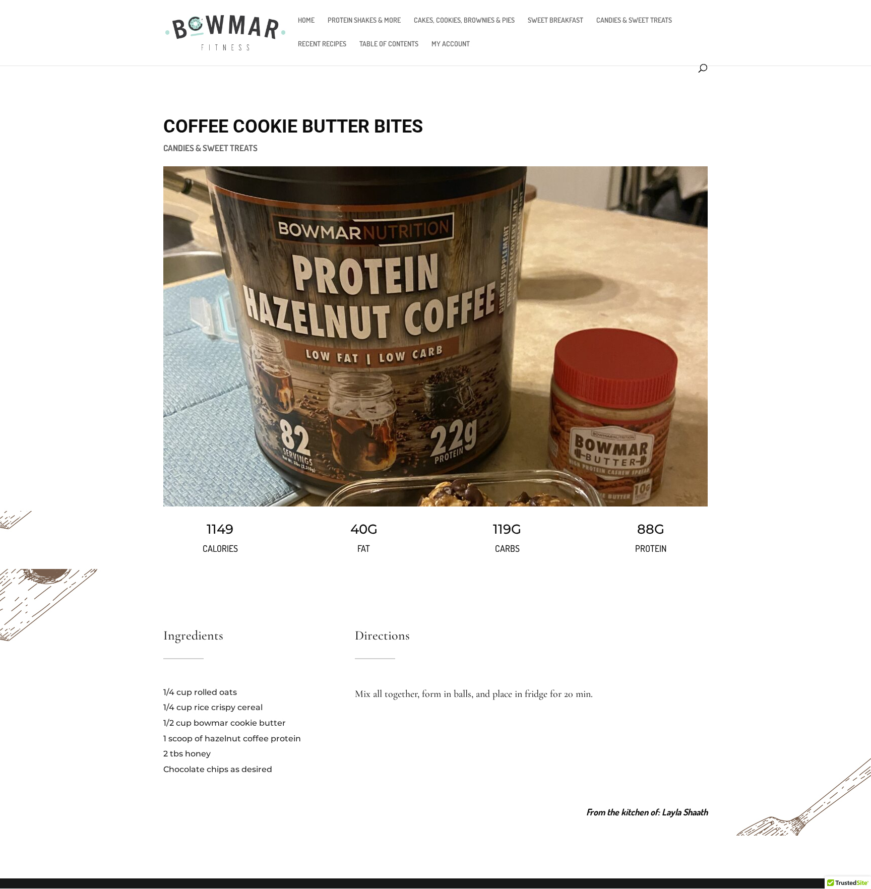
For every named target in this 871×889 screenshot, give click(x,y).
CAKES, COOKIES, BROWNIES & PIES (464, 20)
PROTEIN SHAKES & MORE (364, 20)
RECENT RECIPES (322, 44)
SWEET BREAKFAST (555, 20)
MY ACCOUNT (450, 44)
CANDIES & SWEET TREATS (634, 20)
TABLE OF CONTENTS (388, 44)
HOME (306, 20)
